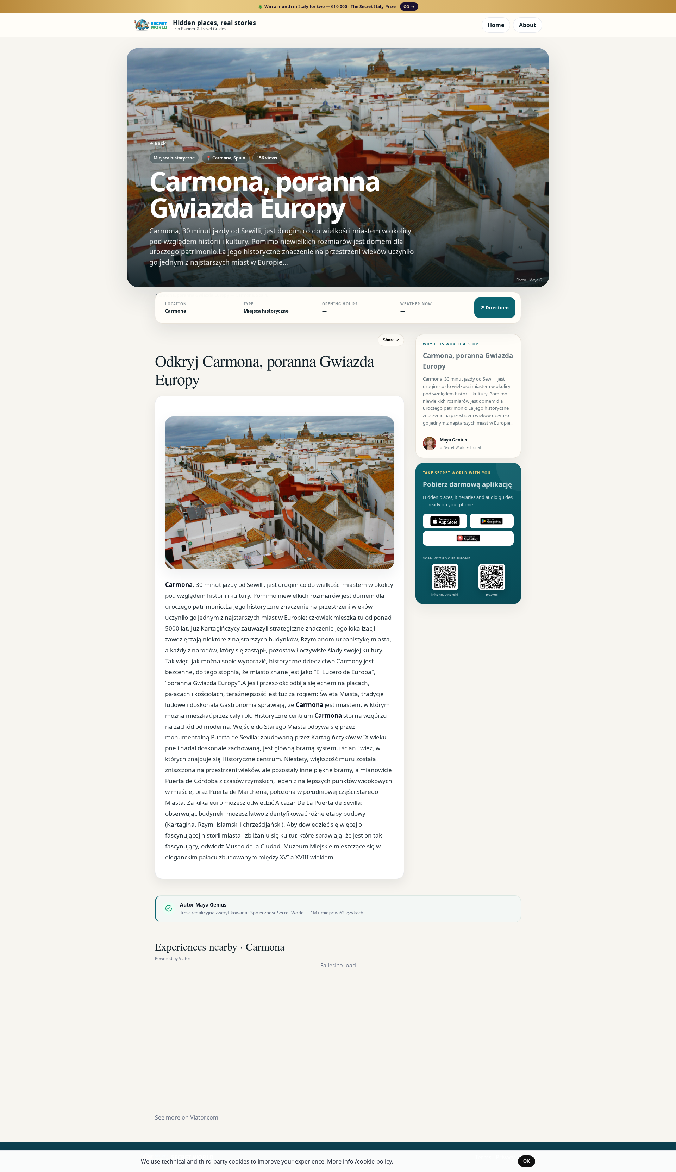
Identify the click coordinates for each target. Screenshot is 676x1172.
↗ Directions (494, 308)
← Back (157, 143)
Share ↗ (391, 340)
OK (526, 1161)
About (527, 25)
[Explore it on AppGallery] (468, 538)
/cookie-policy (373, 1161)
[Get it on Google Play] (492, 521)
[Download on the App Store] (445, 521)
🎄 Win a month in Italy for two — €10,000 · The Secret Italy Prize (336, 7)
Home (496, 25)
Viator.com (204, 1117)
